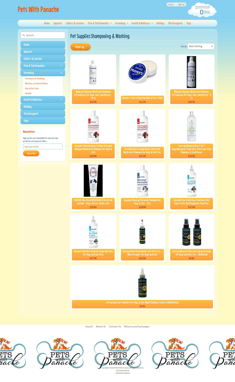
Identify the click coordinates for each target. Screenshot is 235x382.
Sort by (184, 46)
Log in (171, 4)
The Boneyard (175, 23)
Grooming (120, 23)
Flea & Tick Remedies (98, 23)
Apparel (58, 23)
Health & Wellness (141, 23)
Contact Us (115, 326)
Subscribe (31, 153)
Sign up (181, 4)
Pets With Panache (38, 9)
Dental (28, 93)
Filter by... (80, 47)
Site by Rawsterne (122, 370)
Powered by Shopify (123, 373)
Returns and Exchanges (136, 326)
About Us (101, 326)
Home (47, 23)
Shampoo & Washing (34, 78)
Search (89, 326)
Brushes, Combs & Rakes (36, 83)
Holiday (160, 23)
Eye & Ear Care (32, 88)
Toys (188, 23)
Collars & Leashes (75, 23)
